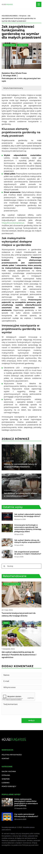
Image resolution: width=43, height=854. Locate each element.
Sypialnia (6, 775)
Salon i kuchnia (9, 771)
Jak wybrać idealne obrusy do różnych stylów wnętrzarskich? (27, 541)
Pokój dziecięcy (9, 786)
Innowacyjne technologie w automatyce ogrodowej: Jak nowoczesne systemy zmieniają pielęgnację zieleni (27, 528)
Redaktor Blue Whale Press (14, 73)
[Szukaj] (4, 566)
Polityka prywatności (12, 755)
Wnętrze (22, 45)
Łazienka (5, 783)
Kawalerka (9, 45)
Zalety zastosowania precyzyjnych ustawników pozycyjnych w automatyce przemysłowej (26, 802)
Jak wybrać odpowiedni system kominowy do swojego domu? (27, 515)
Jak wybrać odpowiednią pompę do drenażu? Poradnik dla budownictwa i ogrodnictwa (19, 654)
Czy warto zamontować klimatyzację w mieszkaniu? (26, 815)
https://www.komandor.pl (13, 223)
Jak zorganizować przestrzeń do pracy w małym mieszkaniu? (27, 553)
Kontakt (5, 758)
